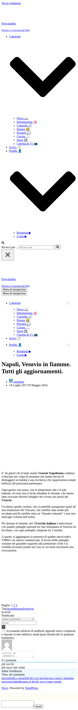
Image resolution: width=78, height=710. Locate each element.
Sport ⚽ (22, 140)
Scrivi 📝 (15, 147)
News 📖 (22, 118)
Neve (5, 688)
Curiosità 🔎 (24, 125)
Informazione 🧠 (27, 122)
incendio (12, 608)
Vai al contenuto (11, 3)
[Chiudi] (8, 255)
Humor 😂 (23, 129)
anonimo (19, 381)
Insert (38, 706)
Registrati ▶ (24, 232)
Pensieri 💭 (24, 132)
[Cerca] (3, 243)
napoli (20, 608)
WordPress (31, 688)
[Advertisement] (39, 429)
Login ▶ (22, 236)
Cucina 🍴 (23, 136)
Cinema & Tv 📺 (27, 143)
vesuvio (29, 608)
